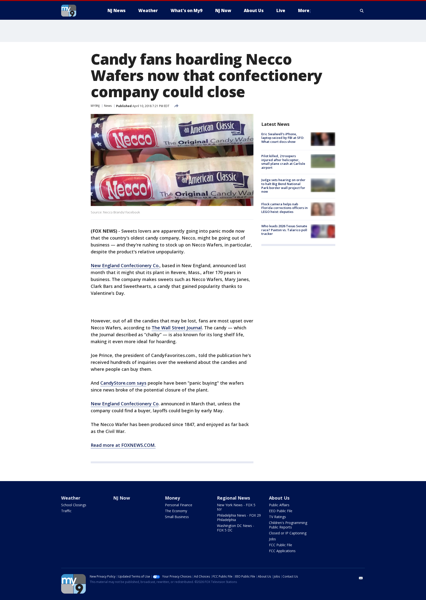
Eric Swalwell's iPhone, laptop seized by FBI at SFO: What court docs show (282, 138)
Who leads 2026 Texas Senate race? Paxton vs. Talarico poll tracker (284, 230)
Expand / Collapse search (362, 10)
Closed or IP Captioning (287, 533)
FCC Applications (282, 550)
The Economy (176, 510)
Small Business (177, 516)
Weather (70, 498)
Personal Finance (178, 505)
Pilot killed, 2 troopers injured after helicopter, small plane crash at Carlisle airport (283, 162)
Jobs (272, 539)
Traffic (66, 510)
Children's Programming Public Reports (288, 524)
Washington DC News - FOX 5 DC (235, 527)
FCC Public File (280, 545)
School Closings (73, 505)
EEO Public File (280, 510)
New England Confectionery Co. (125, 265)
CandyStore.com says (123, 383)
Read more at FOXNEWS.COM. (123, 445)
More (303, 10)
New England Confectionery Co (125, 404)
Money (172, 498)
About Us (279, 498)
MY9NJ (95, 106)
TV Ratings (277, 516)
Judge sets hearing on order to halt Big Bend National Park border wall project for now (283, 186)
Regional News (233, 498)
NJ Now (121, 498)
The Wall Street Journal (177, 328)
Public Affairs (279, 505)
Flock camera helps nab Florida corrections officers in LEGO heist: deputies (284, 208)
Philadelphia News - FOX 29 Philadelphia (239, 517)
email (361, 578)
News (108, 106)
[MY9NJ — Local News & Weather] (77, 11)
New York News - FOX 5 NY (236, 507)
